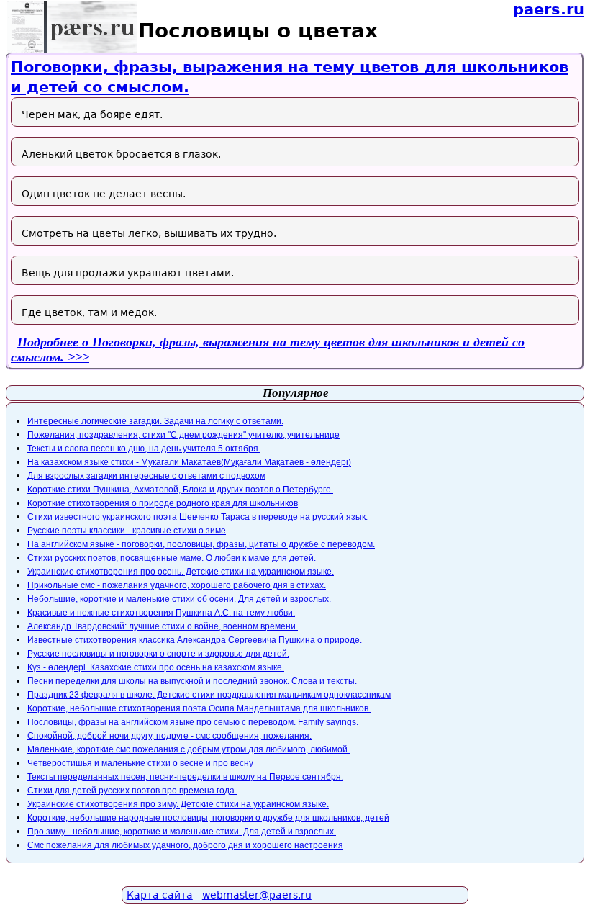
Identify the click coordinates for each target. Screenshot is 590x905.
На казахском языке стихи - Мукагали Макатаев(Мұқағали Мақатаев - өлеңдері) (189, 462)
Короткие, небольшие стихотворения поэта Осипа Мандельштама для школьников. (199, 708)
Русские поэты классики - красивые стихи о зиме (126, 531)
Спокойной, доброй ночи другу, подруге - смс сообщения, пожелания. (169, 736)
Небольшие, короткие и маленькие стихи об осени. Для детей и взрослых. (179, 599)
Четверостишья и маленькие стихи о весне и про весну (140, 763)
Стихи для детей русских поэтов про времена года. (132, 790)
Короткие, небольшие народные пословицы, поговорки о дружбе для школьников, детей (208, 818)
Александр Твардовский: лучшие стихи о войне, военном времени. (162, 626)
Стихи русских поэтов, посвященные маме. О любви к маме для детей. (171, 558)
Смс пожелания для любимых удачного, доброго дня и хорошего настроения (185, 845)
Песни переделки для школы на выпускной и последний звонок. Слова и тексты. (192, 681)
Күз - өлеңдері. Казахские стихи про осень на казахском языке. (155, 667)
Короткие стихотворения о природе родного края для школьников (162, 503)
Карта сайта (160, 895)
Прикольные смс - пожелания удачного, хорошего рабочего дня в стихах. (176, 585)
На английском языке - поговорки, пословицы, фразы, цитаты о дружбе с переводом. (201, 544)
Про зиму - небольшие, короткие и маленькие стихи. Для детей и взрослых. (181, 832)
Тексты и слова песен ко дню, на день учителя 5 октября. (143, 449)
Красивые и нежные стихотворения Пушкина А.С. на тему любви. (161, 613)
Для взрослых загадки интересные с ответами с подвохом (146, 476)
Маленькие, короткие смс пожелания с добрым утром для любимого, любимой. (188, 749)
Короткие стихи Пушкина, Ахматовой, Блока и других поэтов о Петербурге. (180, 490)
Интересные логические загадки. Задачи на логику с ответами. (155, 421)
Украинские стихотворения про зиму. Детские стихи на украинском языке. (178, 804)
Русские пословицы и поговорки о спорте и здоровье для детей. (158, 654)
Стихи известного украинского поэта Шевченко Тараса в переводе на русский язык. (197, 517)
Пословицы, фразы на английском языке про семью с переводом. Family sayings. (192, 722)
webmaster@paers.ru (257, 895)
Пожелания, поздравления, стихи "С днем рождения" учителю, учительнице (183, 435)
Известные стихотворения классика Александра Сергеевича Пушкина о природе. (194, 640)
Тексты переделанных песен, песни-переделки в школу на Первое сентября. (185, 777)
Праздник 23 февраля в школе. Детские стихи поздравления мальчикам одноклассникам (209, 695)
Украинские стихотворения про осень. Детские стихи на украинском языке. (180, 572)
